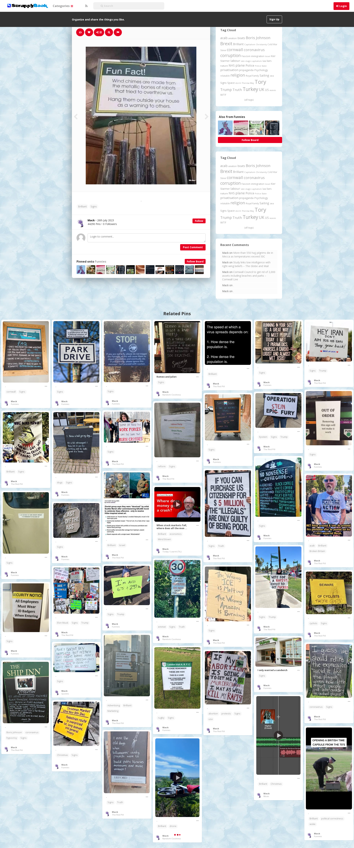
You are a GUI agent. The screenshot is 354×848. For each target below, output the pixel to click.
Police (250, 65)
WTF (223, 95)
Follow (199, 221)
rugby (161, 717)
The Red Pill (219, 386)
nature (224, 65)
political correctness (332, 818)
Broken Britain (317, 551)
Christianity (261, 44)
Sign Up (274, 19)
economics (176, 534)
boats (241, 38)
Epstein (263, 436)
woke (312, 824)
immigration (257, 56)
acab (224, 38)
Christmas (276, 783)
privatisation (229, 70)
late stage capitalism (251, 61)
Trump (226, 89)
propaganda (246, 70)
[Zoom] (109, 32)
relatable (225, 75)
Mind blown (164, 539)
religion (237, 75)
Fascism (246, 56)
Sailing (264, 75)
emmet (162, 626)
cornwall (235, 49)
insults (72, 830)
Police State (261, 65)
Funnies (100, 262)
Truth (237, 89)
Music (266, 796)
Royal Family (252, 75)
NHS (232, 65)
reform (162, 466)
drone (173, 826)
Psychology (261, 70)
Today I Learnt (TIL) (171, 551)
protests (226, 713)
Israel (267, 56)
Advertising (113, 705)
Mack (14, 401)
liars (269, 61)
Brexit (226, 44)
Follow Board (195, 261)
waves (273, 90)
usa (211, 719)
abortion (213, 713)
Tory (260, 81)
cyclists (313, 623)
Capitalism (249, 44)
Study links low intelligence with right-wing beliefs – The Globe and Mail (246, 264)
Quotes (65, 693)
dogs (60, 482)
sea (272, 75)
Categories (61, 6)
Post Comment (193, 247)
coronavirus (254, 49)
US (267, 90)
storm (238, 83)
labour (235, 61)
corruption (230, 55)
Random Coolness (171, 394)
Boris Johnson (258, 37)
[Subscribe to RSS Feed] (86, 6)
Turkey (250, 89)
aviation (232, 38)
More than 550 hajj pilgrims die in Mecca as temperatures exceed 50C (247, 254)
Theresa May (248, 83)
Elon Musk (62, 622)
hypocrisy (11, 737)
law (264, 61)
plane (240, 65)
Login (343, 6)
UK (261, 89)
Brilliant (82, 206)
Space (231, 83)
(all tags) (249, 99)
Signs (94, 206)
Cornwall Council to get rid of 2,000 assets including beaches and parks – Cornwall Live (248, 275)
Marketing (112, 711)
